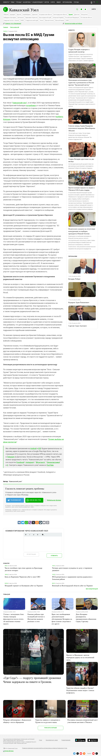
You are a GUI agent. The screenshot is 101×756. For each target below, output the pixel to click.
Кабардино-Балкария (10, 17)
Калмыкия (21, 17)
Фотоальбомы (67, 2)
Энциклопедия (37, 2)
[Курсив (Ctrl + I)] (30, 534)
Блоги (53, 2)
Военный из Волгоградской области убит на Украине (72, 585)
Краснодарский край (45, 17)
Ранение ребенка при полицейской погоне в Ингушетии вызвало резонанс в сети (36, 618)
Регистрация (31, 554)
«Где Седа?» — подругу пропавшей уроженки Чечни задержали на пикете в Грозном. (32, 680)
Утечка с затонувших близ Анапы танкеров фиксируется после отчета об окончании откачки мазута (13, 619)
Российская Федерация (72, 17)
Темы (12, 2)
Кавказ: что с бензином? (13, 23)
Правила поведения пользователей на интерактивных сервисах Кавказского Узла (44, 748)
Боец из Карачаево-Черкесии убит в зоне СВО (22, 577)
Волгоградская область (60, 14)
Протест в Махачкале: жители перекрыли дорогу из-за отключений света (80, 657)
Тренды (18, 2)
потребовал (31, 105)
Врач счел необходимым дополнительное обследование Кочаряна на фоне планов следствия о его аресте (62, 619)
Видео (59, 2)
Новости (6, 2)
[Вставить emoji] (43, 534)
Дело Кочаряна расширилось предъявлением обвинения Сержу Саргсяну (86, 618)
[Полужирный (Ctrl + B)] (26, 534)
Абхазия (6, 14)
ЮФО (67, 20)
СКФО (22, 20)
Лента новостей (14, 27)
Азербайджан (27, 14)
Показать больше (50, 727)
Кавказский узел (20, 103)
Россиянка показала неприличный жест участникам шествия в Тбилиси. (82, 721)
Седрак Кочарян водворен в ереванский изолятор (78, 50)
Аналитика (26, 2)
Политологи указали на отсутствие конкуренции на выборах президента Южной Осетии (81, 231)
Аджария (12, 14)
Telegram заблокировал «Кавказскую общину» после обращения (17, 721)
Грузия (71, 14)
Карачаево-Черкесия (31, 17)
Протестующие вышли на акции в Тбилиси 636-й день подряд (81, 188)
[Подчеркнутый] (34, 534)
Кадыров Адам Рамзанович (78, 302)
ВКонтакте (40, 462)
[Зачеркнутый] (38, 534)
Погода (76, 2)
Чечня (41, 20)
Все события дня (92, 589)
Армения (34, 14)
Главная (5, 27)
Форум (46, 2)
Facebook (20, 462)
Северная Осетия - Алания (11, 20)
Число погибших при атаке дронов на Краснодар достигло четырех (23, 569)
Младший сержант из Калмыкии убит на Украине (24, 585)
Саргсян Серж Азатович (77, 326)
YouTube (50, 465)
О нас (40, 740)
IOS (39, 448)
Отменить (54, 555)
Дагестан (77, 14)
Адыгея (19, 14)
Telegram (10, 457)
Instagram (30, 462)
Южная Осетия (49, 20)
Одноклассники (53, 462)
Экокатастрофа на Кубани (73, 23)
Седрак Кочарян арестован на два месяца (81, 160)
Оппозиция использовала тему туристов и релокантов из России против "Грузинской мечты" (81, 82)
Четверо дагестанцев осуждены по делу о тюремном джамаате (72, 569)
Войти (94, 9)
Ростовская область (86, 17)
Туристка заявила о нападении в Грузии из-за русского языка (47, 721)
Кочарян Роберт (74, 279)
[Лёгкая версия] (91, 2)
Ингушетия (84, 14)
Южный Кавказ (59, 20)
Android (33, 448)
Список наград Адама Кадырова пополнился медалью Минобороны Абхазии (81, 128)
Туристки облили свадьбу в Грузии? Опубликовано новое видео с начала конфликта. (80, 690)
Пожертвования (65, 740)
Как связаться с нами (52, 740)
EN (97, 2)
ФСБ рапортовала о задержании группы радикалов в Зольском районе (72, 578)
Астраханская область (45, 14)
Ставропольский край (31, 20)
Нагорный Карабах (58, 17)
